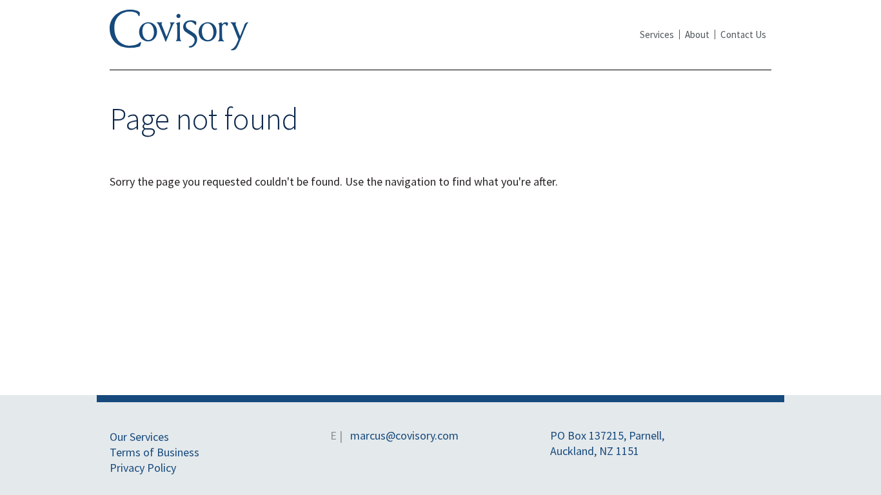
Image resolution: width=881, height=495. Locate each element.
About (697, 34)
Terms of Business (154, 452)
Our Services (139, 436)
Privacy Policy (143, 467)
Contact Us (743, 34)
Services (657, 34)
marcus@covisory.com (404, 435)
